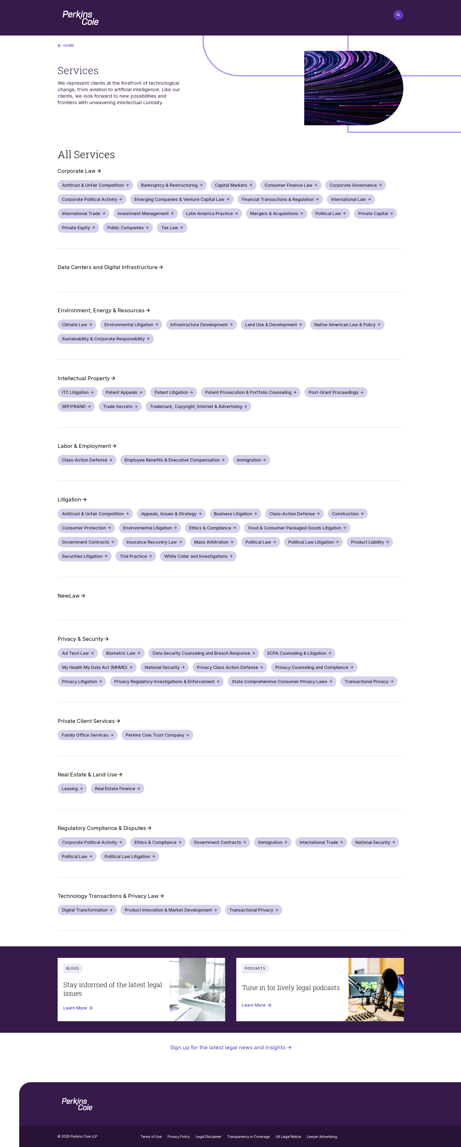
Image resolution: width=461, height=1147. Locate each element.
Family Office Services (85, 735)
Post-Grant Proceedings (333, 392)
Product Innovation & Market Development (168, 910)
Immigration (249, 459)
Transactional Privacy (366, 681)
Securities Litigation (82, 556)
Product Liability (367, 542)
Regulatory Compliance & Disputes (102, 828)
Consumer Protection (84, 527)
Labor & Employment (85, 446)
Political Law (328, 213)
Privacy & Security (81, 639)
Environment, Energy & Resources (102, 310)
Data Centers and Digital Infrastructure (108, 267)
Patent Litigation (171, 392)
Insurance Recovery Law (152, 542)
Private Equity (76, 227)
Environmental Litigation (128, 324)
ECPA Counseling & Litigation (296, 653)
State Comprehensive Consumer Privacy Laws (279, 681)
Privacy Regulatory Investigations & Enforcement (164, 681)
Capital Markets (231, 185)
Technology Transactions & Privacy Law (109, 896)
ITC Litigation (75, 392)
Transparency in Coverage (248, 1137)
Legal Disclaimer (208, 1137)
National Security (162, 667)
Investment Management (143, 213)
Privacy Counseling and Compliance (311, 667)
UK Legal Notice (288, 1137)
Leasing (70, 788)
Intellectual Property (84, 378)
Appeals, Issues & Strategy (169, 513)
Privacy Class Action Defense (227, 667)
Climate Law (74, 324)
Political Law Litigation (311, 542)
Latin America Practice (209, 213)
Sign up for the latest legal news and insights (227, 1047)
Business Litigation (233, 513)
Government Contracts (85, 542)
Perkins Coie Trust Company (155, 735)
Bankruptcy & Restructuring (169, 185)
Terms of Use (151, 1137)
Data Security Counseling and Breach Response (201, 653)
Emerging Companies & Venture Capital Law (179, 199)
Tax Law (169, 227)
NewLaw (69, 596)
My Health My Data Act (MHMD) (94, 667)
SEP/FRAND (74, 406)
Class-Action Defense (84, 459)
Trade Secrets (118, 406)
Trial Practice (133, 556)
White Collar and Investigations (196, 556)
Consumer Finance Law (288, 185)
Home (68, 46)
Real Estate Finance (115, 788)
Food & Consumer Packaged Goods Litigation (295, 527)
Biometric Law (120, 653)
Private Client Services (87, 721)
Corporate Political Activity (89, 199)
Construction (345, 513)
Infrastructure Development (199, 324)
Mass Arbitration (211, 542)
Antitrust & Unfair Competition (93, 185)
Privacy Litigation (79, 681)
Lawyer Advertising (322, 1137)
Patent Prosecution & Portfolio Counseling (248, 392)
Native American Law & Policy (345, 324)
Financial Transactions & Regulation (278, 199)
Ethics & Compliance (210, 527)
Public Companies (125, 227)
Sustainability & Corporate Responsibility (103, 338)
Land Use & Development (271, 324)
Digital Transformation (85, 910)
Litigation (70, 499)
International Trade (81, 213)
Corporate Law (77, 171)
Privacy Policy (179, 1137)
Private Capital (373, 213)
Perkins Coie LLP (84, 1136)
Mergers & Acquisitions (274, 213)
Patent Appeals (121, 392)
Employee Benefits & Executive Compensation (172, 459)
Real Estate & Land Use (88, 774)
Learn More (75, 1007)
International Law (348, 199)
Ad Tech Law (75, 653)
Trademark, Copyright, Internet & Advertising (196, 406)
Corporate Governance (353, 185)
